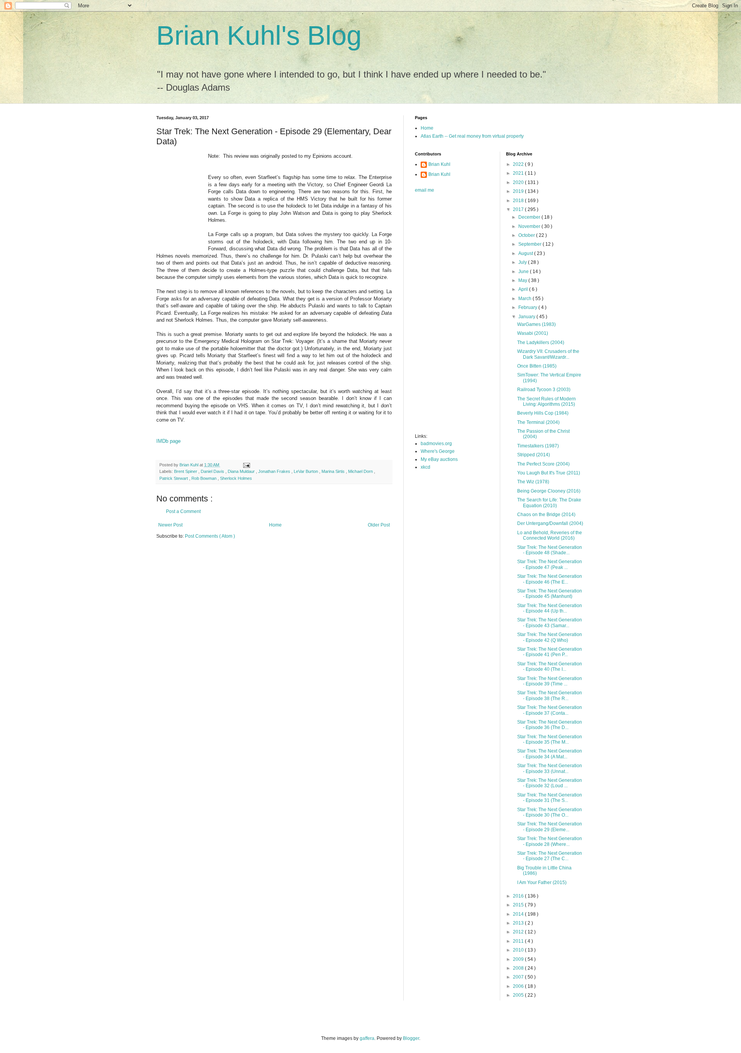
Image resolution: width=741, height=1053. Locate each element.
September (530, 244)
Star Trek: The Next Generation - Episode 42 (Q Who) (549, 637)
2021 (519, 173)
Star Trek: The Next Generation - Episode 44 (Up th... (549, 608)
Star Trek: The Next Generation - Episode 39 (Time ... (549, 681)
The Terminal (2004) (538, 422)
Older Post (379, 525)
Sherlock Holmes (236, 478)
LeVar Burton (306, 471)
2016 (519, 896)
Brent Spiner (186, 471)
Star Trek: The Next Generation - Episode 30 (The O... (549, 812)
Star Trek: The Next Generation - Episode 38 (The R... (549, 695)
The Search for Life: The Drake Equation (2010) (549, 502)
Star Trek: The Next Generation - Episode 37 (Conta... (549, 710)
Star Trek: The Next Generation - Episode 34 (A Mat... (549, 753)
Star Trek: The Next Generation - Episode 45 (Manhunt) (549, 593)
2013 (519, 923)
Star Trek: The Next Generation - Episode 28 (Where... (549, 841)
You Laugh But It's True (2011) (548, 473)
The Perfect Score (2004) (543, 464)
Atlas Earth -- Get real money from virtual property (472, 136)
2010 (519, 950)
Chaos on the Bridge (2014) (546, 514)
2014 (519, 914)
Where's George (438, 451)
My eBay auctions (439, 459)
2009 (519, 959)
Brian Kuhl (439, 164)
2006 (519, 986)
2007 (519, 977)
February (528, 307)
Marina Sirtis (333, 471)
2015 (519, 905)
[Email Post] (246, 464)
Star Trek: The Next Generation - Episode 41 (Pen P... (549, 651)
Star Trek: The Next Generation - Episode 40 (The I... (549, 666)
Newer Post (170, 525)
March (525, 298)
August (526, 253)
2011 (519, 941)
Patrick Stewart (174, 478)
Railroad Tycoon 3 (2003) (543, 389)
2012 (519, 932)
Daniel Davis (213, 471)
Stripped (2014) (533, 454)
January (527, 316)
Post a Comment (183, 511)
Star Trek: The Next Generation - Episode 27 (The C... (549, 855)
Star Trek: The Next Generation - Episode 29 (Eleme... (549, 826)
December (529, 217)
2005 (519, 995)
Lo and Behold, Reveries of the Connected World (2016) (549, 535)
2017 (519, 209)
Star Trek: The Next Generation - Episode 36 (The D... (549, 724)
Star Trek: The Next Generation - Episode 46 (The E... (549, 579)
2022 (519, 164)
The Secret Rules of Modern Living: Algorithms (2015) (546, 401)
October (527, 235)
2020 (519, 182)
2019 (519, 191)
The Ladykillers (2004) (540, 342)
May (523, 280)
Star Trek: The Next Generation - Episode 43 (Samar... (549, 622)
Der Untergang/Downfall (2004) (550, 523)
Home (275, 525)
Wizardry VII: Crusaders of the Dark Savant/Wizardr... (548, 354)
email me (424, 190)
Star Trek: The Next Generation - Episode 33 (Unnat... (549, 768)
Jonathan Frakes (274, 471)
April (523, 289)
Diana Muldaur (242, 471)
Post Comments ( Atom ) (210, 536)
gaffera (367, 1038)
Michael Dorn (361, 471)
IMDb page (168, 441)
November (529, 226)
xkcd (425, 467)
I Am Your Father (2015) (542, 882)
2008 (519, 968)
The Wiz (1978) (533, 481)
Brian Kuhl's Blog (259, 35)
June (524, 271)
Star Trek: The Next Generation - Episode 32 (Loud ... (549, 783)
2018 (519, 200)
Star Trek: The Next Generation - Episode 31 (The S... (549, 797)
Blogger (411, 1038)
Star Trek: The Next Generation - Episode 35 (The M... (549, 739)
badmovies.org (436, 443)
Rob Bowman (204, 478)
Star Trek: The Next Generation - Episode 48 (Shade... (549, 550)
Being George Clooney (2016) (548, 491)
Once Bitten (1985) (537, 366)
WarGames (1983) (536, 324)
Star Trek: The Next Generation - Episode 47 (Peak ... (549, 564)
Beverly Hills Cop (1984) (542, 413)
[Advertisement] (446, 315)
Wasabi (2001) (532, 333)
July (523, 262)
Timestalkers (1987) (538, 446)
